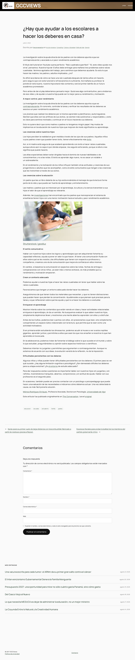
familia (53, 409)
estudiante (45, 409)
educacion (27, 409)
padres (60, 409)
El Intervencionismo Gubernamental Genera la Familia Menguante (38, 579)
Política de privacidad (12, 654)
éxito (89, 139)
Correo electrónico (30, 507)
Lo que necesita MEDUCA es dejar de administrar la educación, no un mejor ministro (47, 601)
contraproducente (31, 106)
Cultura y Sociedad (69, 47)
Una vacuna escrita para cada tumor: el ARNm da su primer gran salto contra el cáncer (48, 571)
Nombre (26, 497)
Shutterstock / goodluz (34, 243)
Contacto (75, 653)
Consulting (60, 47)
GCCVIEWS (28, 5)
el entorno (53, 366)
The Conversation (70, 396)
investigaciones (41, 195)
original (88, 396)
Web (24, 516)
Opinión (87, 47)
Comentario (27, 471)
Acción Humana (51, 47)
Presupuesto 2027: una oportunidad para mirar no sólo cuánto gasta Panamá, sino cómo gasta (52, 586)
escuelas (36, 409)
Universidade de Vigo (96, 392)
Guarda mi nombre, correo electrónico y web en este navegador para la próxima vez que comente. (58, 526)
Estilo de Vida (80, 47)
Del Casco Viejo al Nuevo (17, 594)
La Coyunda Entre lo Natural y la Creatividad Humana (31, 609)
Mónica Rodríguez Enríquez (35, 392)
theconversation (38, 47)
